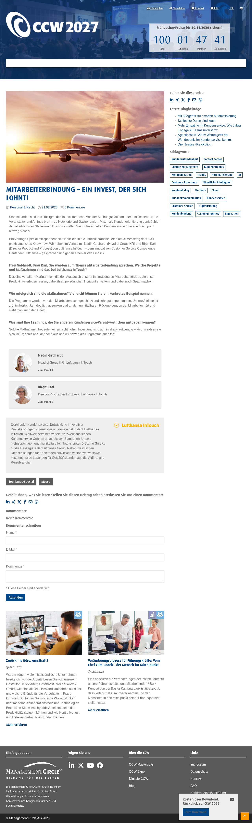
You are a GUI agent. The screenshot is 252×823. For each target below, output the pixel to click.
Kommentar (15, 566)
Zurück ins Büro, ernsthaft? (27, 661)
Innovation (231, 213)
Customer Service (182, 206)
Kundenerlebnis (214, 167)
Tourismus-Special (21, 481)
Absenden (16, 597)
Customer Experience (184, 182)
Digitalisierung (208, 206)
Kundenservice (216, 198)
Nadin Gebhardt (50, 355)
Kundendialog (180, 190)
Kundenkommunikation (186, 198)
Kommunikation (182, 175)
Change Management (185, 167)
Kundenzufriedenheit (185, 159)
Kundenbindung (181, 213)
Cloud (215, 190)
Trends (201, 175)
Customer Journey (208, 213)
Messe (45, 481)
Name (11, 532)
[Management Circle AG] (34, 771)
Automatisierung (222, 175)
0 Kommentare (75, 207)
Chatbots (200, 190)
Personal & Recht (22, 207)
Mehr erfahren (16, 724)
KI (239, 175)
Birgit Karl (46, 387)
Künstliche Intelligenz (216, 182)
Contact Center (213, 159)
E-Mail (11, 549)
